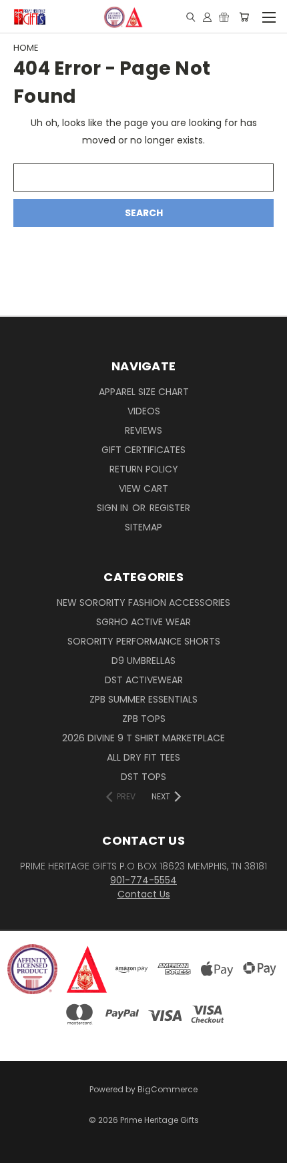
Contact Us (143, 894)
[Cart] (244, 17)
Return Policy (143, 469)
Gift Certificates (143, 449)
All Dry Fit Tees (143, 757)
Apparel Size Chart (144, 391)
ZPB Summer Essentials (143, 699)
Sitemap (143, 527)
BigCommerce (167, 1089)
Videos (143, 411)
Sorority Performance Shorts (143, 641)
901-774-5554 (143, 880)
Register (170, 507)
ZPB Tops (144, 718)
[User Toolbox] (207, 17)
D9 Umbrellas (143, 660)
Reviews (143, 430)
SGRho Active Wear (143, 622)
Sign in (114, 507)
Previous (20, 1139)
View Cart (143, 488)
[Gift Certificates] (224, 17)
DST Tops (143, 776)
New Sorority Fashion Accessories (143, 602)
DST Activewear (144, 680)
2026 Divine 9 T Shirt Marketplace (143, 738)
